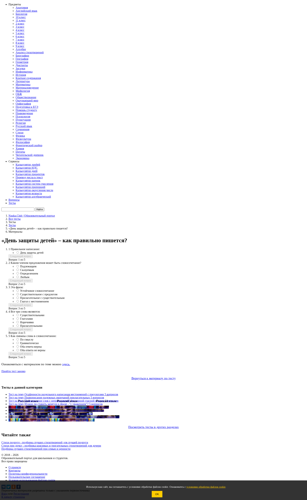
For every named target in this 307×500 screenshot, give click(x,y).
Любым (24, 277)
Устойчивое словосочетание (37, 290)
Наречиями (27, 322)
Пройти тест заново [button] (13, 371)
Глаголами (26, 318)
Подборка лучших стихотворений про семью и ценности (36, 448)
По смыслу (26, 339)
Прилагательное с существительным (42, 297)
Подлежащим (28, 266)
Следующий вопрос (20, 256)
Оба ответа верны (31, 346)
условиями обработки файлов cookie (205, 487)
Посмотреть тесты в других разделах (153, 427)
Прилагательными (31, 325)
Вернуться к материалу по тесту (153, 378)
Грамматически (29, 343)
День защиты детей (32, 252)
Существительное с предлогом (38, 294)
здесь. (66, 364)
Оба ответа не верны (32, 350)
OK (157, 494)
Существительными (32, 315)
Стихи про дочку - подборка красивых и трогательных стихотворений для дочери (51, 445)
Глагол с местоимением (34, 301)
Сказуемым (27, 269)
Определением (29, 273)
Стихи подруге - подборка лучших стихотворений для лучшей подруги (44, 442)
